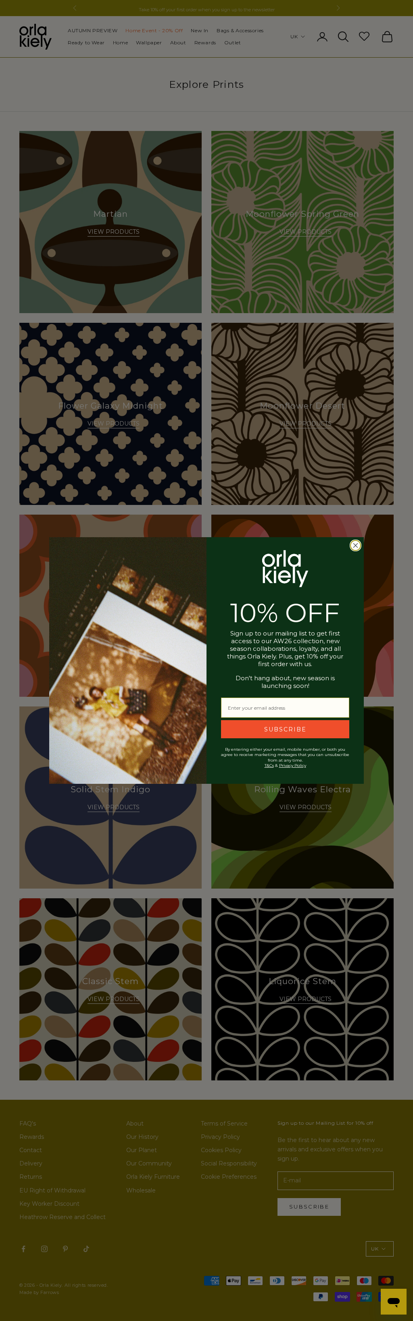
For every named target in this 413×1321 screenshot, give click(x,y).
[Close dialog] (355, 545)
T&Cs (269, 765)
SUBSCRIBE (285, 729)
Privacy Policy (292, 765)
